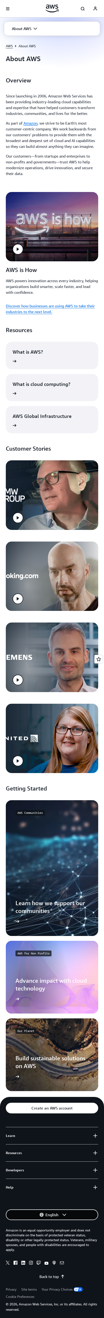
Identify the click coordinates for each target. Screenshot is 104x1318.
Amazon (30, 123)
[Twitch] (39, 1263)
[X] (8, 1263)
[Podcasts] (54, 1263)
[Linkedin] (23, 1263)
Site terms (29, 1289)
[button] (24, 28)
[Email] (62, 1263)
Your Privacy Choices (57, 1289)
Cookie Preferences (20, 1296)
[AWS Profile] (95, 9)
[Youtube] (46, 1263)
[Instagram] (31, 1263)
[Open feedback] (98, 659)
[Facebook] (15, 1263)
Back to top (49, 1276)
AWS (9, 46)
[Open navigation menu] (8, 9)
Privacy (11, 1289)
